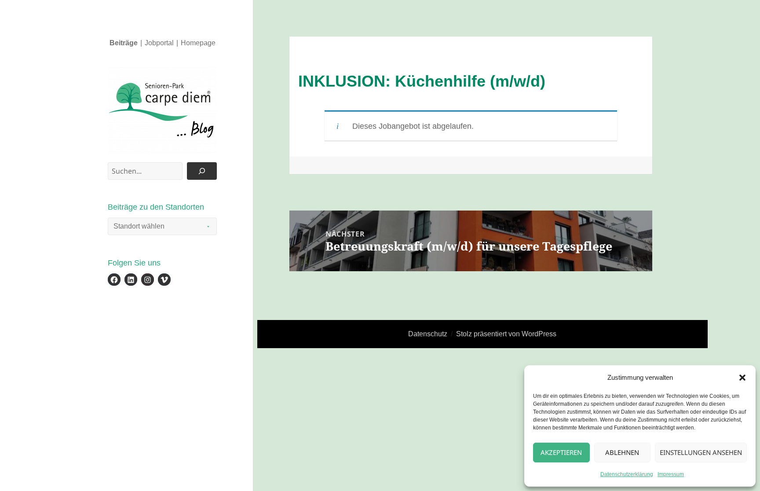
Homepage (198, 43)
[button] (742, 377)
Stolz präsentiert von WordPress (506, 334)
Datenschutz (427, 334)
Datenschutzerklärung (626, 474)
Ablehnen (622, 452)
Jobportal (159, 43)
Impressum (671, 474)
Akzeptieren (561, 452)
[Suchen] (202, 171)
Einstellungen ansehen (701, 452)
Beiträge (124, 43)
